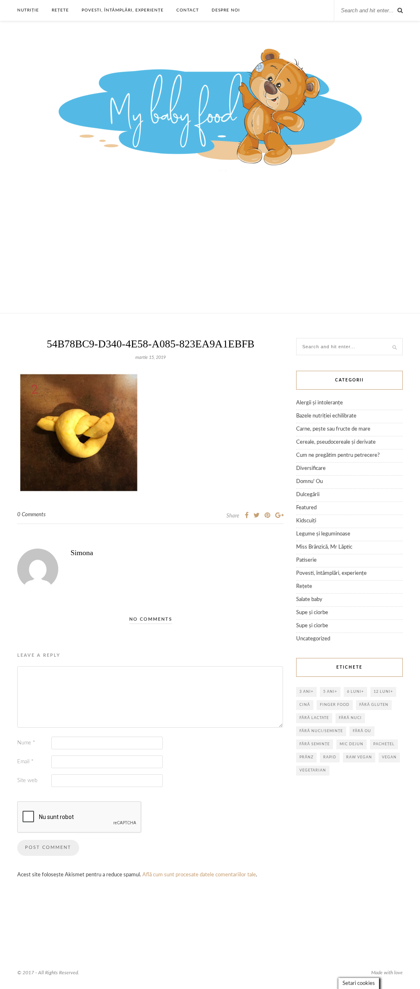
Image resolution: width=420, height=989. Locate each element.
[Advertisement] (210, 251)
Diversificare (311, 468)
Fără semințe (314, 744)
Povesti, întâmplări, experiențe (123, 10)
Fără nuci (350, 718)
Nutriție (28, 10)
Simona (82, 553)
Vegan (389, 757)
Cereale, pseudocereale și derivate (336, 442)
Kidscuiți (306, 521)
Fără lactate (314, 718)
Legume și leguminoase (323, 534)
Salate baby (309, 599)
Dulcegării (308, 494)
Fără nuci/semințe (321, 731)
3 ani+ (306, 692)
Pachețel (384, 744)
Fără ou (362, 731)
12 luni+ (383, 692)
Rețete (60, 10)
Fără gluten (373, 705)
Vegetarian (312, 770)
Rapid (329, 757)
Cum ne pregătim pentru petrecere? (338, 455)
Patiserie (306, 560)
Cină (304, 705)
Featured (306, 507)
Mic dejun (351, 744)
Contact (187, 10)
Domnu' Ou (309, 481)
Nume (26, 743)
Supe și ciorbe (312, 612)
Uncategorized (313, 639)
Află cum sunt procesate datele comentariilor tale (199, 875)
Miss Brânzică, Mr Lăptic (324, 547)
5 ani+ (330, 692)
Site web (27, 780)
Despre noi (226, 10)
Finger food (334, 705)
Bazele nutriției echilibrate (326, 416)
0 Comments (31, 514)
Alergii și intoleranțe (319, 403)
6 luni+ (355, 692)
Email (25, 761)
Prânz (306, 757)
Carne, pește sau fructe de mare (333, 429)
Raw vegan (359, 757)
